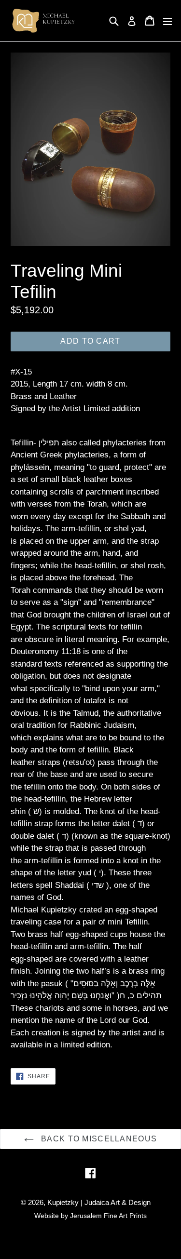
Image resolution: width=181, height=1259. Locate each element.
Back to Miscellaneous (98, 1139)
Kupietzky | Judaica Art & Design (99, 1202)
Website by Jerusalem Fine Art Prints (90, 1215)
